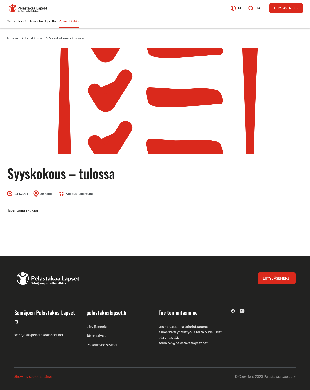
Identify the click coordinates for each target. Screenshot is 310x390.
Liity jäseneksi (97, 326)
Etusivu (13, 38)
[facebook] (233, 311)
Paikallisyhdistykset (102, 344)
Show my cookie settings (33, 376)
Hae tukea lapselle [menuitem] (43, 21)
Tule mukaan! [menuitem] (16, 21)
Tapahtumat (34, 38)
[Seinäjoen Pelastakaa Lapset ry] (28, 7)
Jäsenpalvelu (96, 335)
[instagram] (242, 311)
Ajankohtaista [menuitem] (69, 21)
